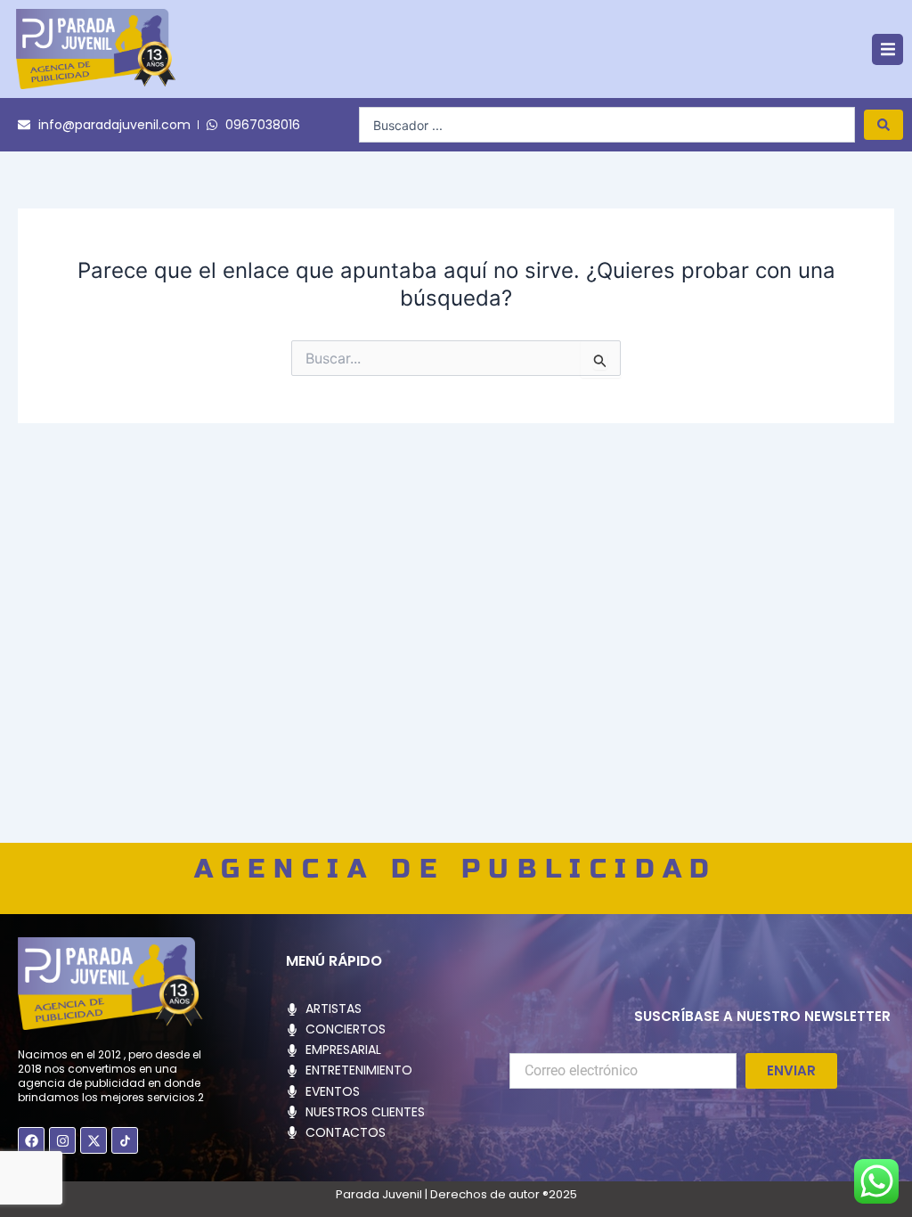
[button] (887, 49)
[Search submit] (883, 125)
